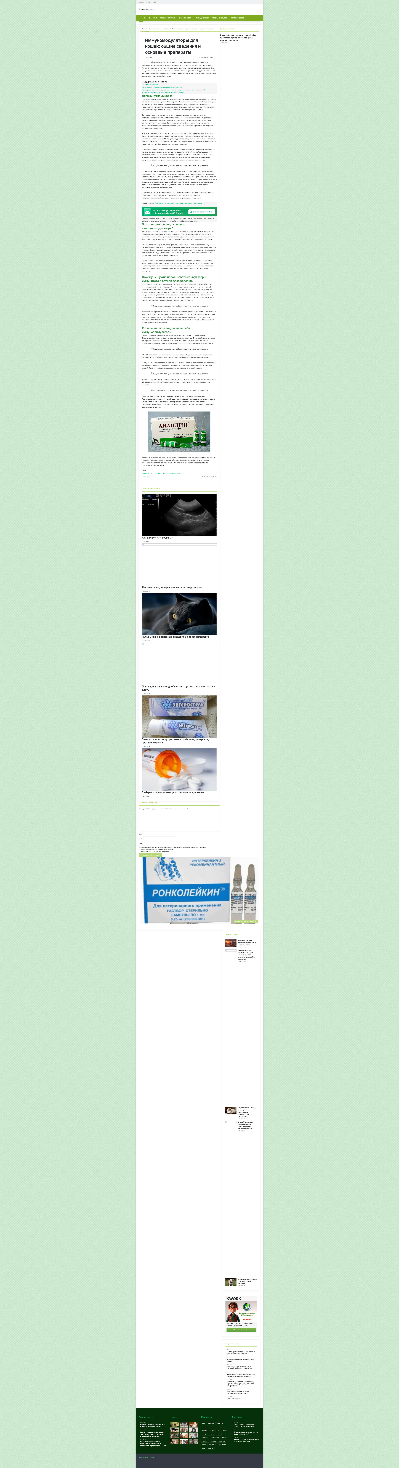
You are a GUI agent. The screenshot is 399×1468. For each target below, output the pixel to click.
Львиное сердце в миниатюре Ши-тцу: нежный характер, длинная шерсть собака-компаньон (247, 955)
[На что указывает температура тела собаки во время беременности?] (193, 1424)
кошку (204, 1434)
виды (203, 1423)
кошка (218, 1430)
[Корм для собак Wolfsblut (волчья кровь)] (184, 1441)
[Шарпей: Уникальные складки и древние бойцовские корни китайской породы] (230, 1199)
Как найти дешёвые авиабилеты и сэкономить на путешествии (247, 943)
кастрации (213, 1427)
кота (220, 1427)
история (204, 1427)
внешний (211, 1423)
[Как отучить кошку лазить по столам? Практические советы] (174, 1429)
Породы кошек (202, 18)
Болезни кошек (237, 18)
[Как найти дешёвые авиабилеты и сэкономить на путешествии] (230, 943)
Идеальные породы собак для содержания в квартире (247, 1281)
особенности (215, 1437)
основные (205, 1437)
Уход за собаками (167, 18)
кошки (225, 1430)
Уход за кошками (219, 18)
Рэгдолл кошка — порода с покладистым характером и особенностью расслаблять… (247, 1112)
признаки (205, 1441)
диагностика (220, 1423)
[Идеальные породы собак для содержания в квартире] (230, 1282)
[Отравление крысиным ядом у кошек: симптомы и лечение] (174, 1441)
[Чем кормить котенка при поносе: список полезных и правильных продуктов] (193, 1429)
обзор (218, 1434)
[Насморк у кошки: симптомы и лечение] (184, 1429)
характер (210, 1448)
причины (213, 1441)
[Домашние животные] (147, 9)
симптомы (222, 1441)
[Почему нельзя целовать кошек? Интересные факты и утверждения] (184, 1435)
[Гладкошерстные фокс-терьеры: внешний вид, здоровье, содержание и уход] (174, 1435)
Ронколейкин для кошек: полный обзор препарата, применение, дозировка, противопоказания (238, 37)
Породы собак (150, 18)
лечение (211, 1434)
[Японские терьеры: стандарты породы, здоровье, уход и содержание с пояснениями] (184, 1424)
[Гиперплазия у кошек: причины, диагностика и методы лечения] (193, 1435)
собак (204, 1444)
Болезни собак (185, 18)
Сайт (140, 843)
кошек (212, 1430)
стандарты (222, 1444)
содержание (212, 1444)
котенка (204, 1430)
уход (203, 1448)
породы (224, 1437)
